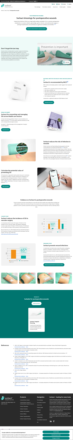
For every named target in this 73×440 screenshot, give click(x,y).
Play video (67, 62)
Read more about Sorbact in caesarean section (36, 28)
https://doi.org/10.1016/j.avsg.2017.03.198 (9, 234)
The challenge (37, 7)
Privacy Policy (40, 414)
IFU (41, 422)
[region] (36, 434)
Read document (6, 129)
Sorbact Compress (24, 409)
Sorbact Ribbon (23, 413)
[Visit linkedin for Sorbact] (50, 421)
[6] (63, 147)
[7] (67, 155)
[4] (9, 120)
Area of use (55, 7)
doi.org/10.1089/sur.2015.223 (49, 260)
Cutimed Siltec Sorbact (25, 400)
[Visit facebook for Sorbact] (53, 421)
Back (27, 346)
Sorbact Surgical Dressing (25, 418)
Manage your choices (56, 438)
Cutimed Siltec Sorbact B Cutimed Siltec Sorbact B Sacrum (27, 403)
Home (2, 10)
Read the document (49, 102)
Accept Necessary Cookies (56, 434)
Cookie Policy (39, 417)
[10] (6, 182)
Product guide (62, 7)
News (59, 4)
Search (70, 4)
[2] (55, 24)
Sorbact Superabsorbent (25, 416)
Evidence (69, 7)
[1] (54, 24)
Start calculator (6, 186)
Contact (64, 4)
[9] (5, 182)
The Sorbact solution (46, 7)
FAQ (54, 4)
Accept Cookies (56, 431)
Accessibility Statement (42, 419)
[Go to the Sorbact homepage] (7, 5)
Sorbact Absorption (24, 406)
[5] (62, 147)
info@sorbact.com (59, 410)
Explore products (36, 303)
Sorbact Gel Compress (24, 411)
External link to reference (20, 346)
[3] (67, 81)
